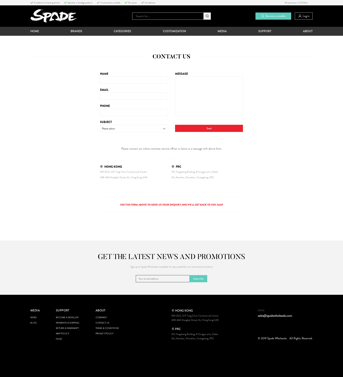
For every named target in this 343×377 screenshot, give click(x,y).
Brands (76, 31)
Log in (306, 16)
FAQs (59, 339)
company (101, 317)
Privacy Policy (104, 333)
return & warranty (67, 328)
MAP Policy (62, 333)
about (308, 31)
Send (209, 128)
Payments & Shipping (67, 322)
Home (34, 31)
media (222, 31)
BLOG (33, 322)
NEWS (33, 317)
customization (174, 31)
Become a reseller (275, 16)
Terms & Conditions (107, 328)
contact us (102, 322)
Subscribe (198, 278)
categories (122, 31)
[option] (47, 2)
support (264, 31)
